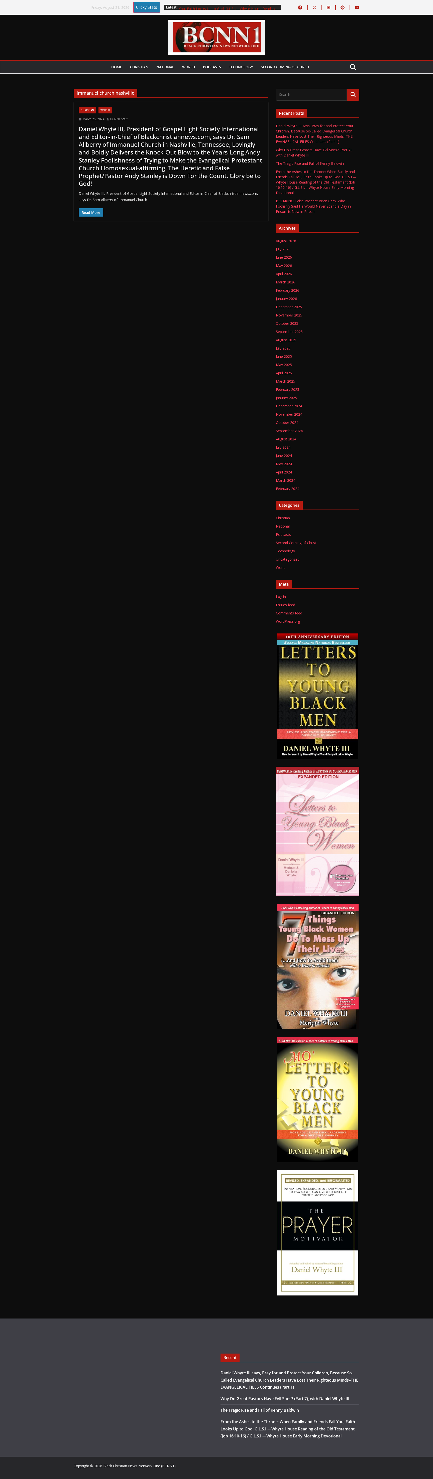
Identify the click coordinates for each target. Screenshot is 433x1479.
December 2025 (289, 306)
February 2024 (287, 488)
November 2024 (289, 414)
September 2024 (289, 430)
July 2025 (283, 348)
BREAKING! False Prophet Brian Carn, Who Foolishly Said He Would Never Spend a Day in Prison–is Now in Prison (313, 206)
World (188, 67)
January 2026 (286, 298)
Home (116, 67)
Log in (281, 596)
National (165, 67)
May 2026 (284, 265)
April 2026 (284, 273)
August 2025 (286, 340)
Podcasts (212, 67)
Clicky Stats (146, 7)
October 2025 (287, 323)
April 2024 (284, 472)
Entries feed (285, 604)
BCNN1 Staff (119, 119)
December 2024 (289, 406)
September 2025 (289, 331)
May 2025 (284, 364)
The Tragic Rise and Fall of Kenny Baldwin (310, 163)
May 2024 (284, 463)
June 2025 (284, 356)
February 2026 (287, 290)
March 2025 (285, 381)
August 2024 (286, 439)
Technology (241, 67)
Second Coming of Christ (285, 67)
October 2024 (287, 422)
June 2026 (284, 257)
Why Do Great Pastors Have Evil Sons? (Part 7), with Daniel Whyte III (285, 1398)
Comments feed (289, 613)
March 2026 (285, 282)
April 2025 (284, 373)
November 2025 (289, 315)
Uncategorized (287, 559)
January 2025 (286, 397)
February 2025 (287, 389)
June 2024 (284, 455)
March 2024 (285, 480)
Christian (139, 67)
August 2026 (286, 240)
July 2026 (283, 249)
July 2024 (283, 447)
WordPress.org (288, 621)
